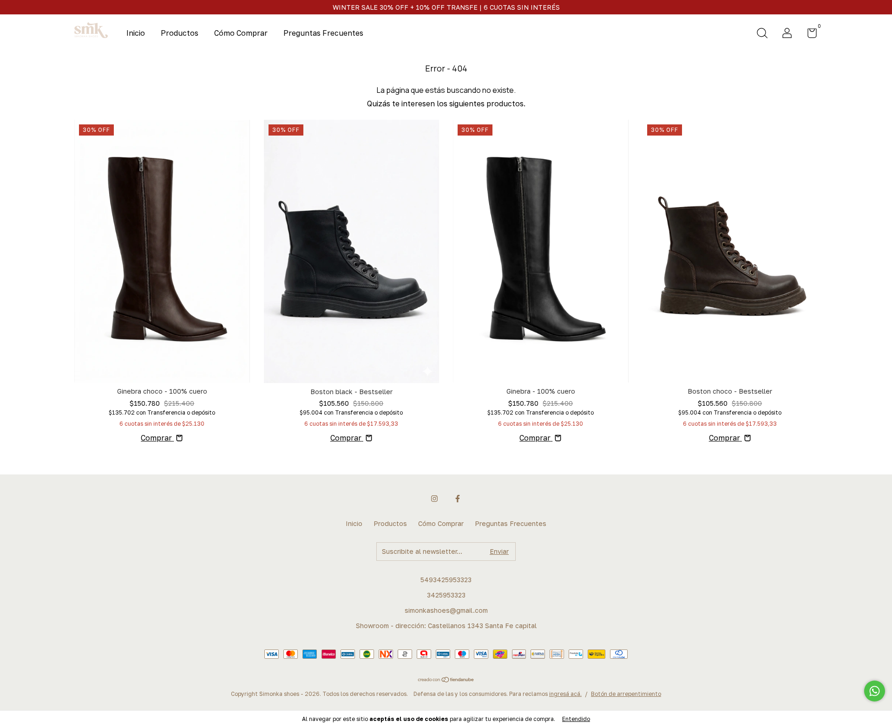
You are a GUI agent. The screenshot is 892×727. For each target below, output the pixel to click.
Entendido (576, 718)
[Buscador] (761, 34)
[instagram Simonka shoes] (434, 498)
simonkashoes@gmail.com (446, 610)
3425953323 (446, 595)
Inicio (135, 33)
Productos (179, 33)
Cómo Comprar (241, 33)
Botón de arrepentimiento (626, 693)
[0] (809, 34)
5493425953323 (446, 580)
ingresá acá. (565, 693)
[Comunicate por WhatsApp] (874, 691)
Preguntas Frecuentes (323, 33)
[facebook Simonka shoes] (457, 498)
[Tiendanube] (446, 680)
